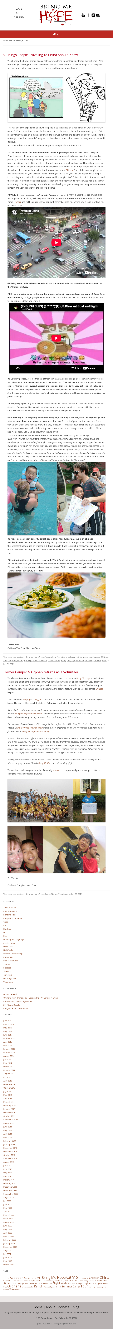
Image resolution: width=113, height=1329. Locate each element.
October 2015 (9, 1038)
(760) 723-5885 (44, 1323)
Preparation (50, 657)
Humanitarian (101, 1280)
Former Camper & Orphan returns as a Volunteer (40, 672)
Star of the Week (10, 960)
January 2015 (9, 1049)
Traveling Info (100, 660)
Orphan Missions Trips (13, 953)
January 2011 (9, 1144)
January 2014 (9, 1070)
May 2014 (7, 1063)
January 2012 (9, 1109)
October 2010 (9, 1155)
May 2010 (7, 1172)
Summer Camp (71, 1286)
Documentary (48, 1281)
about (50, 1307)
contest (27, 1281)
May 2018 (7, 1031)
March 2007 (8, 1264)
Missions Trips (35, 1283)
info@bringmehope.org (65, 1323)
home (38, 1307)
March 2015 (8, 1045)
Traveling (61, 657)
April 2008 (7, 1232)
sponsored (58, 770)
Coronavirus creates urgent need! (18, 1001)
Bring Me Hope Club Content (15, 1008)
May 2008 (7, 1229)
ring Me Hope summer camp (29, 727)
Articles (27, 1278)
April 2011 (7, 1133)
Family (56, 1281)
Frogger (17, 202)
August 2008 (8, 1222)
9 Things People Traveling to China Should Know (40, 54)
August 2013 (8, 1073)
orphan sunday (27, 1287)
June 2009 (7, 1204)
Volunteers (85, 657)
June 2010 (7, 1169)
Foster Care (71, 1280)
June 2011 (7, 1126)
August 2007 (8, 1250)
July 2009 (7, 1201)
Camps (29, 660)
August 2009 (8, 1197)
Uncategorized (72, 657)
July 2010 (7, 1165)
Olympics (79, 1283)
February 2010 (9, 1183)
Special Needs (55, 1287)
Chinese (69, 170)
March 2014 (8, 1066)
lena (26, 1283)
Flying (63, 660)
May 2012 (7, 1095)
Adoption (7, 660)
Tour (84, 1286)
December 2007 (10, 1247)
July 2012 (7, 1091)
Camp (47, 894)
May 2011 (7, 1130)
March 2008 (8, 1236)
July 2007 (7, 1254)
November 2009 (10, 1190)
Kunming (12, 1283)
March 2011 (8, 1137)
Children (94, 1277)
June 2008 (7, 1225)
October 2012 (9, 1088)
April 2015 (7, 1042)
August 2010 (8, 1162)
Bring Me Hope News (35, 657)
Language (71, 660)
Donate (63, 1307)
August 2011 (8, 1123)
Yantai (17, 1290)
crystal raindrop (36, 1281)
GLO (5, 932)
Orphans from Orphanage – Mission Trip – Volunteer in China (30, 997)
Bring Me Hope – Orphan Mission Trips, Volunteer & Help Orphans (56, 15)
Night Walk (8, 950)
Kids (5, 936)
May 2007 (7, 1261)
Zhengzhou (38, 699)
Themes (7, 971)
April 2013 (7, 1080)
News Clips (8, 946)
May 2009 (7, 1208)
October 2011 (9, 1116)
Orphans (80, 660)
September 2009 (10, 1194)
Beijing (26, 699)
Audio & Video (9, 907)
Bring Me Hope (18, 660)
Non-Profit (72, 1283)
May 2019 (7, 1027)
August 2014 (8, 1056)
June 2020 (7, 1020)
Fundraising (82, 1281)
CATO (5, 925)
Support (7, 967)
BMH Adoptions (10, 911)
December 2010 (10, 1148)
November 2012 (10, 1084)
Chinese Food (54, 660)
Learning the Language (13, 939)
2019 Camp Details (11, 1005)
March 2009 (8, 1215)
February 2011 (9, 1141)
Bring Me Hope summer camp (28, 713)
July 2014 (7, 1059)
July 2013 (7, 1077)
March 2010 (8, 1179)
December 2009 (10, 1187)
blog (76, 1307)
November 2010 (10, 1151)
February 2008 (9, 1240)
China (36, 660)
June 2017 (7, 1034)
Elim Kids (7, 929)
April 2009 (7, 1211)
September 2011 (10, 1119)
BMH (39, 1278)
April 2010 (7, 1176)
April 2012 (7, 1098)
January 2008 (9, 1243)
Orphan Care (90, 1283)
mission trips (9, 943)
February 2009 (9, 1218)
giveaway (90, 1281)
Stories (54, 894)
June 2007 (7, 1257)
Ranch (38, 1286)
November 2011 (10, 1112)
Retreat (47, 1287)
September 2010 (10, 1158)
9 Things (104, 657)
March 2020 (8, 1024)
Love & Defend (10, 994)
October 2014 (9, 1052)
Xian (12, 1289)
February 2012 (9, 1105)
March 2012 (8, 1102)
